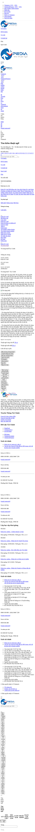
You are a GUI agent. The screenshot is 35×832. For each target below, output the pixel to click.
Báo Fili (3, 386)
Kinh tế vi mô (26, 189)
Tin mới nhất (4, 177)
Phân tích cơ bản (5, 232)
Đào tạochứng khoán (4, 377)
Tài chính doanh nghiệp (19, 192)
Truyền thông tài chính (7, 353)
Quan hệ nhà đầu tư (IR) (8, 418)
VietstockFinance (9, 7)
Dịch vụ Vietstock (9, 15)
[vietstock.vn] (9, 397)
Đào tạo (6, 13)
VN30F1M (4, 38)
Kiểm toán (4, 196)
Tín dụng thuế (5, 245)
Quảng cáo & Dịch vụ (10, 689)
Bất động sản (12, 189)
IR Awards (7, 11)
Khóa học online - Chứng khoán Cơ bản (12, 531)
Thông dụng (9, 203)
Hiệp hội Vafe (4, 365)
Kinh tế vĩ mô (5, 189)
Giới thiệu (3, 210)
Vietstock (7, 5)
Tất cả (16, 342)
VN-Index (4, 28)
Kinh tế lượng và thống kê (8, 223)
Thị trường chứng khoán (8, 229)
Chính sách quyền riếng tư (11, 690)
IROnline (7, 434)
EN (16, 5)
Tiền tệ (22, 191)
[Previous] (1, 215)
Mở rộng (16, 203)
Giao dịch (19, 189)
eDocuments (7, 16)
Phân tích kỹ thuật (8, 194)
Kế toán (32, 194)
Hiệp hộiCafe (3, 389)
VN (11, 5)
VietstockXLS (8, 430)
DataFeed (7, 428)
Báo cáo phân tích (6, 421)
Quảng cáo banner (6, 419)
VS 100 (3, 35)
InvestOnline (8, 431)
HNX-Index (4, 32)
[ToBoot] (1, 698)
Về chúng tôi (8, 687)
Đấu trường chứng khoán (11, 8)
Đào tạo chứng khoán (7, 355)
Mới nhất (3, 203)
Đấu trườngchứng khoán (4, 370)
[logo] (14, 59)
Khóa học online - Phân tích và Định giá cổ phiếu (15, 559)
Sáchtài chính (3, 380)
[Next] (1, 364)
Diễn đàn (7, 10)
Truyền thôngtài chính (4, 374)
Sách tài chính (8, 18)
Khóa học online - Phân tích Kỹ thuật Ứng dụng (14, 541)
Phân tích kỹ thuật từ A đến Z (12, 444)
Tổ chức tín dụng (19, 194)
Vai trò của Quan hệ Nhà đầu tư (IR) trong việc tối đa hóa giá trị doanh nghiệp (18, 447)
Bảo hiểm (26, 194)
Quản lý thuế (16, 191)
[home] (9, 27)
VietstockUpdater (9, 436)
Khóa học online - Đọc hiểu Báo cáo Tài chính (14, 550)
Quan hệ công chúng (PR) (8, 416)
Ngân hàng (28, 191)
